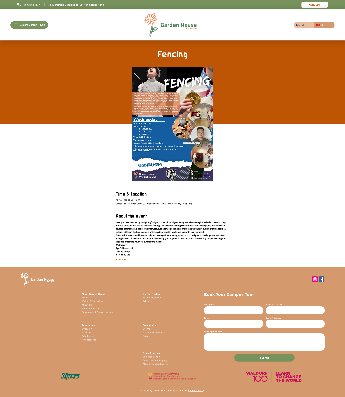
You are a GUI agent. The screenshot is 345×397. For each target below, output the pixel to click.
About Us (87, 304)
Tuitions (86, 332)
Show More (121, 259)
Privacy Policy (196, 390)
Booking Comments (213, 331)
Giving (146, 336)
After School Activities (155, 363)
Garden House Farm (154, 332)
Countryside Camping (155, 360)
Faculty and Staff (91, 308)
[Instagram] (315, 279)
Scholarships (89, 336)
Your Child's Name (274, 304)
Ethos (85, 297)
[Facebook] (321, 279)
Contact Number (273, 318)
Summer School (152, 356)
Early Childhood (152, 297)
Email (206, 318)
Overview (87, 328)
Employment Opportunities (97, 312)
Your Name (209, 304)
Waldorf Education (92, 301)
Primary (147, 301)
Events (146, 328)
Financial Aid (89, 339)
